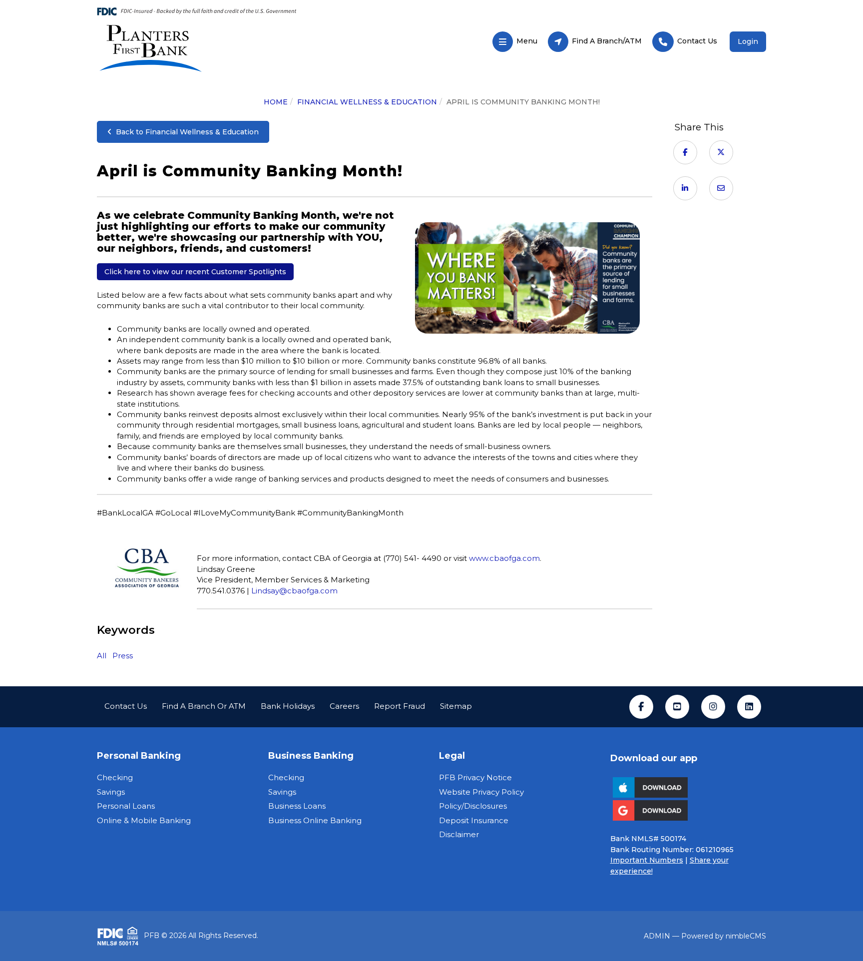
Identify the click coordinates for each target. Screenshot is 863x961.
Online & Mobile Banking (144, 820)
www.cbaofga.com (504, 558)
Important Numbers (646, 860)
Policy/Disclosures (473, 806)
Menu (514, 38)
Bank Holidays (288, 706)
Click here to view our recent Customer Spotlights (195, 271)
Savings (111, 792)
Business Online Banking (315, 820)
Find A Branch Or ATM (204, 706)
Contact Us (125, 706)
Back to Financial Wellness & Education (185, 131)
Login (748, 41)
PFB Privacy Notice (475, 777)
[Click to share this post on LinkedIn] (685, 188)
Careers (344, 706)
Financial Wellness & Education (367, 101)
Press (122, 655)
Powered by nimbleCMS (723, 936)
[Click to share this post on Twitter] (721, 152)
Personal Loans (126, 806)
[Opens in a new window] (203, 48)
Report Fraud (399, 706)
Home (276, 101)
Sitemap (456, 706)
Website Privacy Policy (481, 792)
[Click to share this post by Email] (721, 188)
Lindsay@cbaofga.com (294, 590)
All (101, 655)
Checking (115, 777)
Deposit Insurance (473, 820)
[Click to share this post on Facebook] (685, 152)
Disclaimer (459, 834)
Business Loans (297, 806)
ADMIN (657, 936)
